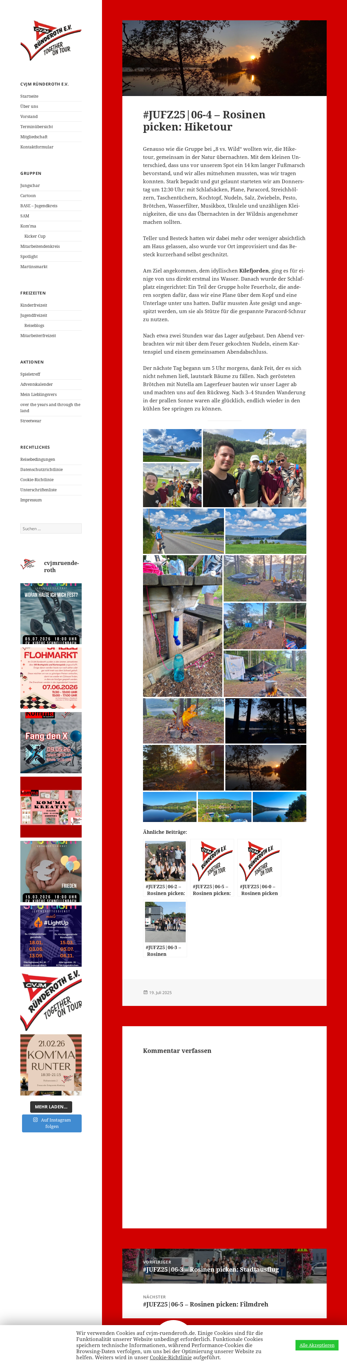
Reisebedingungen (37, 459)
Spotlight (29, 256)
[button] (172, 445)
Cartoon (28, 195)
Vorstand (29, 116)
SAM (24, 216)
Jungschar (30, 185)
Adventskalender (36, 384)
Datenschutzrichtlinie (41, 469)
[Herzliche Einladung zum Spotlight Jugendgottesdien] (51, 613)
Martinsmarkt (33, 266)
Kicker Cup (34, 236)
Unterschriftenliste (38, 490)
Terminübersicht (36, 127)
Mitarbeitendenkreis (40, 246)
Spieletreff (30, 374)
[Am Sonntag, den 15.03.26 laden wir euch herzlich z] (51, 871)
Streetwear (30, 421)
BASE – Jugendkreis (38, 206)
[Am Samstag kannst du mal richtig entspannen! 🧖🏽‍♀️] (51, 1065)
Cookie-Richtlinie (37, 480)
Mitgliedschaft (33, 137)
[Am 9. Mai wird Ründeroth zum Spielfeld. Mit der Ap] (51, 742)
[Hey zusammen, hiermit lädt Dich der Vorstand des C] (51, 1000)
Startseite (29, 96)
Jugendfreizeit (33, 315)
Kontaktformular (37, 147)
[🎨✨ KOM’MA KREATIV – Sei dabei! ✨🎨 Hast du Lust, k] (51, 807)
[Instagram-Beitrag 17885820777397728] (51, 678)
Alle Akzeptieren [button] (317, 1345)
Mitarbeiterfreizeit (38, 335)
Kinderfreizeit (33, 305)
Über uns (29, 106)
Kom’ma (28, 226)
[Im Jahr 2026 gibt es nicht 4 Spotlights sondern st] (51, 936)
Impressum (31, 500)
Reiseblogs (34, 325)
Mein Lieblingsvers (38, 394)
